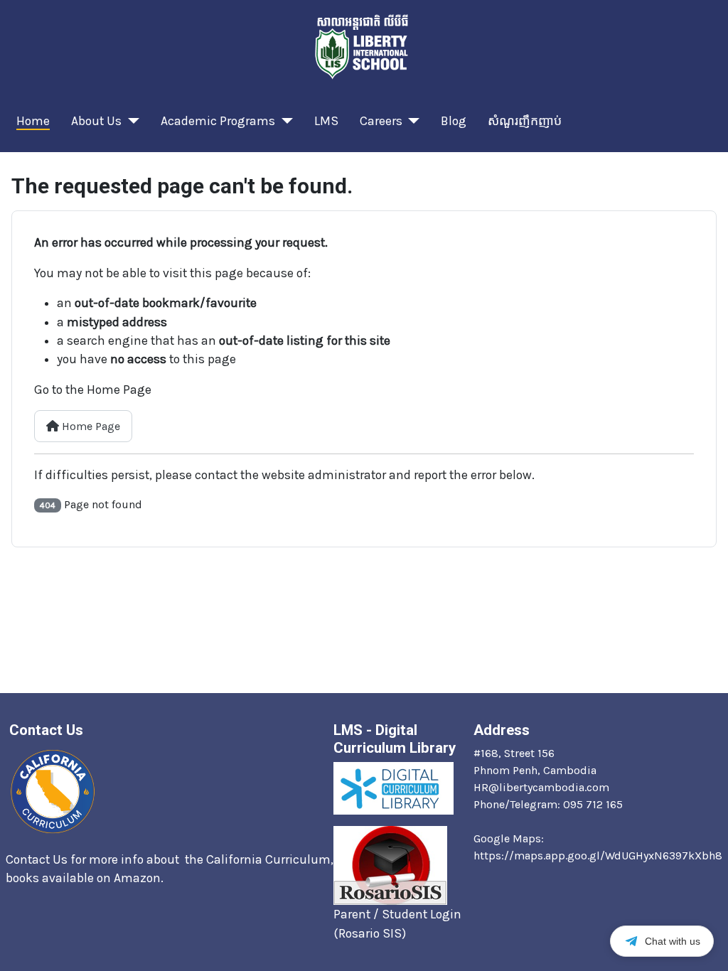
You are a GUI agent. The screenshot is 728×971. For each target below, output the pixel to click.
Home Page (89, 426)
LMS (326, 121)
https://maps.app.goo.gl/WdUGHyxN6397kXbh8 (597, 855)
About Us (96, 121)
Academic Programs (218, 121)
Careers (381, 121)
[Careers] (411, 121)
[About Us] (130, 121)
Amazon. (140, 878)
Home (33, 121)
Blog (453, 121)
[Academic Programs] (284, 121)
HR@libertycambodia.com (541, 787)
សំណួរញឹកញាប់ (525, 121)
